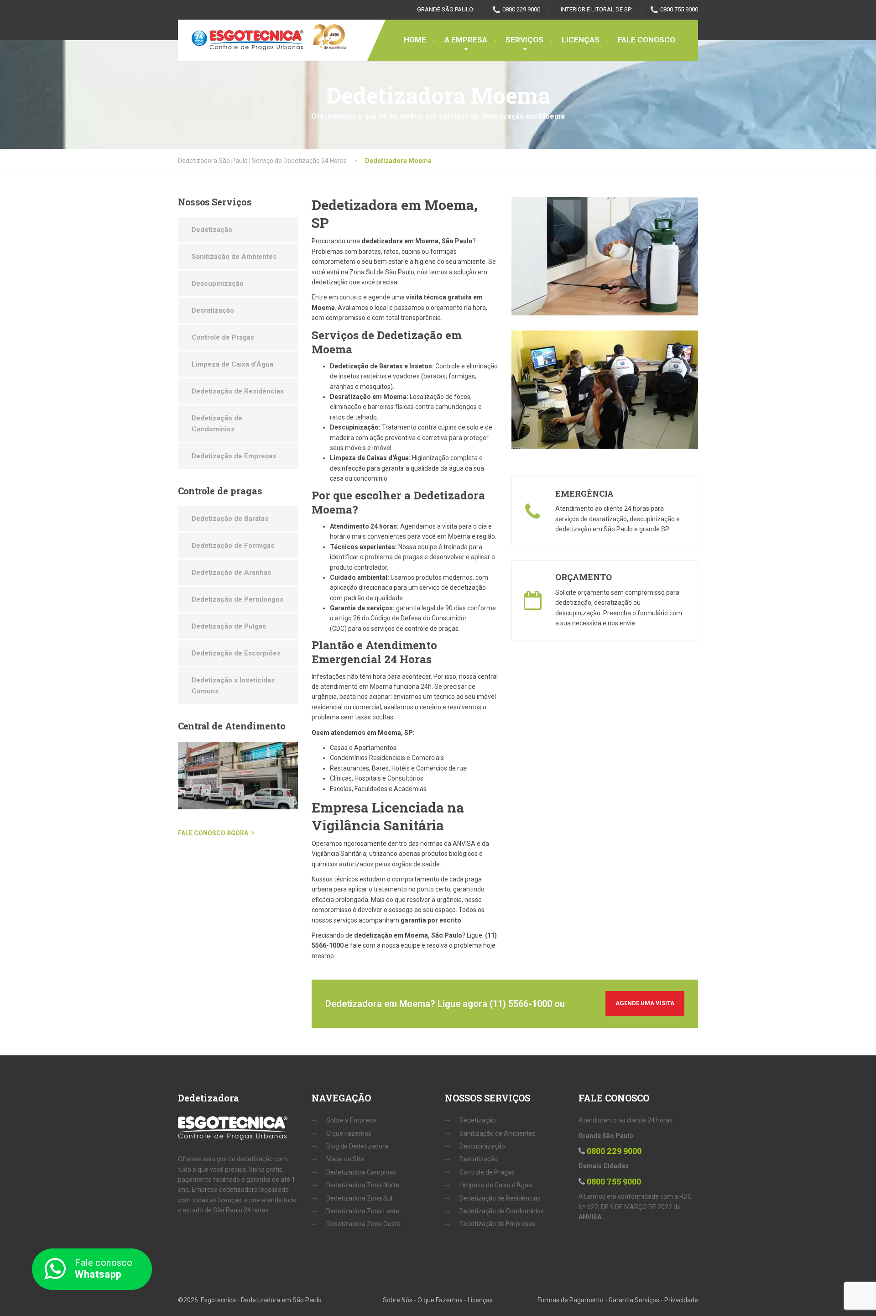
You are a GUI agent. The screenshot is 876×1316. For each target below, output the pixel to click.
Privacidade (681, 1300)
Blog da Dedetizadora (357, 1146)
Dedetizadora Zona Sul (359, 1198)
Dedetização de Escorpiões (236, 653)
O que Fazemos (348, 1133)
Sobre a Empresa (351, 1120)
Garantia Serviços (634, 1300)
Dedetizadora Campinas (361, 1172)
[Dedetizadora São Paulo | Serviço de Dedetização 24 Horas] (240, 40)
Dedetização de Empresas (234, 456)
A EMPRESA (465, 39)
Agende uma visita (644, 1003)
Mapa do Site (345, 1159)
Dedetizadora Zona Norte (362, 1185)
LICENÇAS (581, 39)
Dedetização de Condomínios (217, 423)
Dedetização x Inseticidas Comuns (233, 685)
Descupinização (218, 283)
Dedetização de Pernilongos (237, 599)
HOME (415, 39)
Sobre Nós (397, 1300)
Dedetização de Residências (238, 391)
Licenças (480, 1300)
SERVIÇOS (524, 39)
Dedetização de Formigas (233, 545)
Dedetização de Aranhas (231, 572)
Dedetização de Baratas (230, 518)
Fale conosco (103, 1268)
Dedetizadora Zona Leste (362, 1211)
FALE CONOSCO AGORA (213, 833)
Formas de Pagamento (570, 1300)
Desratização (213, 310)
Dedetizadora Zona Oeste (363, 1223)
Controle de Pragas (223, 337)
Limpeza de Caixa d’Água (232, 364)
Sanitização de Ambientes (234, 256)
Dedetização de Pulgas (229, 626)
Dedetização (212, 229)
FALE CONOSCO (646, 39)
